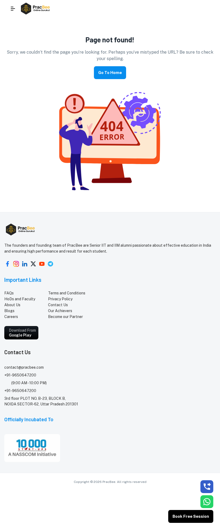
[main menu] (12, 8)
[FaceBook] (7, 264)
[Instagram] (16, 264)
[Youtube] (42, 264)
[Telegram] (50, 264)
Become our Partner (65, 317)
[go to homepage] (35, 8)
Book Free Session (191, 516)
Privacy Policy (60, 299)
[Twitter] (33, 264)
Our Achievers (60, 311)
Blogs (9, 311)
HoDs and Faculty (19, 299)
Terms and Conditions (66, 293)
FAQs (9, 293)
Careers (11, 317)
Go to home (110, 72)
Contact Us (58, 305)
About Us (12, 305)
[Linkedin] (24, 264)
